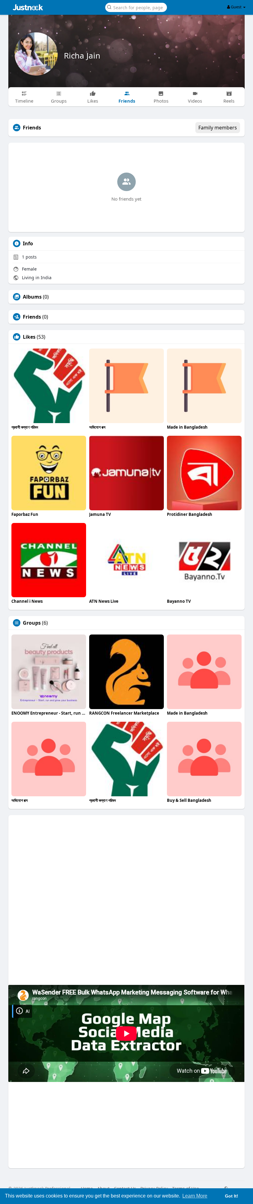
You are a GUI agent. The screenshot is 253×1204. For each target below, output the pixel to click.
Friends (32, 316)
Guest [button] (236, 7)
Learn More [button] (194, 1195)
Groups (32, 622)
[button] (136, 7)
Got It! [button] (231, 1196)
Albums (32, 296)
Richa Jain (82, 55)
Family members (217, 127)
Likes (29, 336)
